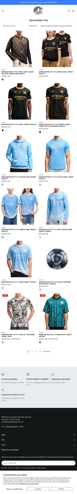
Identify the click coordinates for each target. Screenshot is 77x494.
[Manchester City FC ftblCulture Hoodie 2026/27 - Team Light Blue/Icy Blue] (3, 184)
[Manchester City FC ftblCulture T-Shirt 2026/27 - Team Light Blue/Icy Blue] (40, 184)
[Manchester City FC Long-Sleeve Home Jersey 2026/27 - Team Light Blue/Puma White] (40, 237)
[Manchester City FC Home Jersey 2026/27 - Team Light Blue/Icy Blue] (3, 288)
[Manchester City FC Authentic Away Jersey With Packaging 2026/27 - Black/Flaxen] (40, 132)
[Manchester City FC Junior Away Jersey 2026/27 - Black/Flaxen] (40, 79)
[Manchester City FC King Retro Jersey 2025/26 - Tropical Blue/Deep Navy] (40, 342)
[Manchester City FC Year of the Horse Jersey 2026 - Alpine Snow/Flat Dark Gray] (3, 342)
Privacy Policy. (41, 468)
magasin (38, 382)
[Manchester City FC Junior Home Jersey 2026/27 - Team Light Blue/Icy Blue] (3, 237)
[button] (73, 10)
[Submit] (72, 463)
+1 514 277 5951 (10, 427)
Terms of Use (29, 468)
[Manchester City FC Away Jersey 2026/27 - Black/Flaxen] (3, 130)
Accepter (38, 489)
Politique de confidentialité (29, 484)
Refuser (61, 489)
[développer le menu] (3, 10)
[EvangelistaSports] (38, 10)
